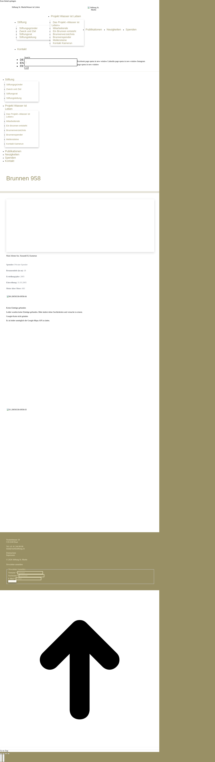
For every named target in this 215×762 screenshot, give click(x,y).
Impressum (10, 555)
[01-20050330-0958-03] (17, 410)
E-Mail (11, 579)
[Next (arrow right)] (3, 758)
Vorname (12, 573)
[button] (80, 74)
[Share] (3, 753)
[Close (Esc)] (1, 753)
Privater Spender (20, 265)
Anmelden (12, 581)
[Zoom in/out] (8, 753)
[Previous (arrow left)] (1, 758)
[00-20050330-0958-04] (17, 296)
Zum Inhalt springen (8, 1)
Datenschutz (11, 553)
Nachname (13, 576)
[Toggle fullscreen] (6, 753)
